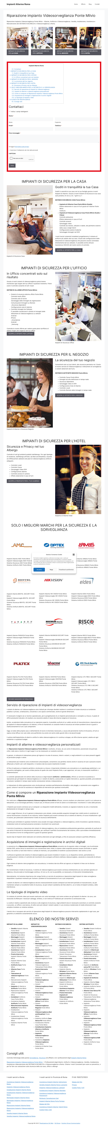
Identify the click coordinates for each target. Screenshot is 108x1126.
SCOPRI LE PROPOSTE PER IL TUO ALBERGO (23, 481)
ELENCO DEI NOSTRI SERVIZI (20, 99)
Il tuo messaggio (15, 133)
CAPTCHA (12, 153)
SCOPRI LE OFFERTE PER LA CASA (69, 250)
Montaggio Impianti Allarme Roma (18, 1098)
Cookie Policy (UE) (45, 1110)
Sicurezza (42, 1058)
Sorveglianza (34, 1058)
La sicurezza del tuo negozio (22, 81)
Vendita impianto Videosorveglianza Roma (21, 1116)
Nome (10, 122)
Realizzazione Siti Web (46, 1123)
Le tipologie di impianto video (23, 97)
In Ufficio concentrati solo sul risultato (25, 77)
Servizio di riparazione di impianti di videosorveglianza (30, 89)
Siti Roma (57, 1123)
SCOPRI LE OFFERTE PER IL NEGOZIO (70, 395)
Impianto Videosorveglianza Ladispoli (52, 1088)
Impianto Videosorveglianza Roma (18, 1087)
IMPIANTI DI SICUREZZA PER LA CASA (23, 71)
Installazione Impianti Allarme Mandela (52, 1090)
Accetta (39, 569)
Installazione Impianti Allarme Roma (19, 1090)
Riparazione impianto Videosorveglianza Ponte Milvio (25, 1062)
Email (11, 125)
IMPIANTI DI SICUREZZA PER (16, 52)
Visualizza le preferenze (66, 569)
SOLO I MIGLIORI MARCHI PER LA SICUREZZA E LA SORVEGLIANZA (32, 87)
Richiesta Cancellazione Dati (49, 1098)
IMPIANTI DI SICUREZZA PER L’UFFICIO (23, 75)
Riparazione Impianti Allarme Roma (18, 1105)
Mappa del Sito (44, 1104)
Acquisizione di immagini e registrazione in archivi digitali (31, 95)
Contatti (97, 4)
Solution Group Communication (71, 1123)
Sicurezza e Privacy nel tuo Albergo (24, 85)
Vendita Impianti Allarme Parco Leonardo (53, 1085)
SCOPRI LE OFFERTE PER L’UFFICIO (20, 334)
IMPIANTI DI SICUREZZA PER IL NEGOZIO (24, 79)
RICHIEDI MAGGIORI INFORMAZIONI (20, 699)
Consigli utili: (17, 101)
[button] (74, 554)
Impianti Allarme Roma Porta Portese (51, 1101)
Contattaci (16, 69)
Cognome (58, 122)
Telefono (58, 125)
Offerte (83, 4)
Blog (90, 4)
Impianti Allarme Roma (18, 4)
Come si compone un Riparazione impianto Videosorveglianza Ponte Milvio (37, 93)
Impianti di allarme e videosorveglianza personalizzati (30, 91)
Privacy (74, 1085)
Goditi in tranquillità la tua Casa (23, 73)
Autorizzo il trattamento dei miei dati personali (24, 150)
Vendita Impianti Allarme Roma (17, 1113)
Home (76, 4)
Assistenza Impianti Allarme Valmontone (53, 1082)
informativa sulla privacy (22, 146)
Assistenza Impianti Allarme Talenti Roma (53, 1107)
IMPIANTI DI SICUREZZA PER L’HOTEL (23, 83)
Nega (51, 569)
